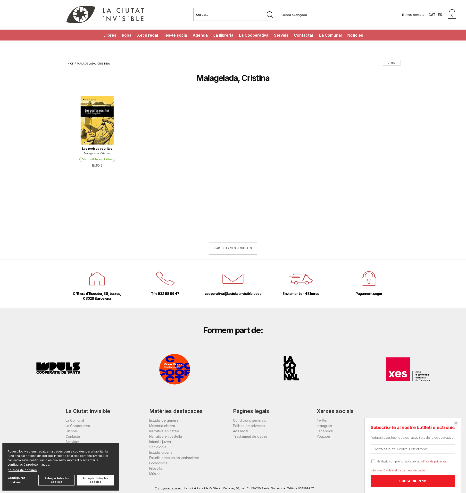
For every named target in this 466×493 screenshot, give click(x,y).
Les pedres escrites (97, 148)
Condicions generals (249, 420)
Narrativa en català (164, 431)
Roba (127, 35)
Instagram (324, 426)
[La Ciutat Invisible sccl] (105, 22)
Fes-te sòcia (175, 35)
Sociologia (157, 447)
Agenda (200, 35)
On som (72, 431)
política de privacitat (433, 461)
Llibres (109, 35)
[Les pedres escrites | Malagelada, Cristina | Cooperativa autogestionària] (97, 120)
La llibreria (223, 35)
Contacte (73, 436)
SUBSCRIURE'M (412, 481)
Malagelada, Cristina (97, 153)
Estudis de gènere (164, 420)
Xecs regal (147, 35)
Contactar (304, 35)
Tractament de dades (250, 436)
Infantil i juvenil (160, 442)
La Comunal (330, 35)
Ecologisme (158, 463)
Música (154, 474)
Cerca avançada (294, 15)
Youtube (323, 436)
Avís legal (240, 431)
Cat (431, 15)
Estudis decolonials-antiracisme (174, 458)
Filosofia (156, 468)
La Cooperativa (253, 35)
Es (440, 15)
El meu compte (413, 14)
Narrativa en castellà (165, 436)
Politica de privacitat (249, 426)
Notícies (355, 35)
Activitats (73, 442)
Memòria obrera (162, 426)
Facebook (325, 431)
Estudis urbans (160, 452)
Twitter (322, 420)
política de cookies (22, 470)
